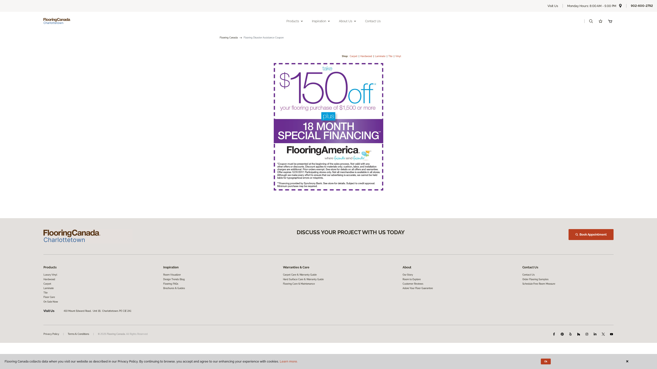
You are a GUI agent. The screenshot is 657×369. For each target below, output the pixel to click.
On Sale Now (50, 301)
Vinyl (398, 56)
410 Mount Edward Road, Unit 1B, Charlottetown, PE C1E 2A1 (97, 311)
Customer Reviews (413, 283)
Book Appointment (593, 234)
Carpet (354, 56)
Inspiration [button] (319, 21)
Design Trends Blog (174, 279)
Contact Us (373, 21)
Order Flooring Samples (535, 279)
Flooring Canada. (116, 334)
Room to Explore (412, 279)
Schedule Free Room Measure (538, 283)
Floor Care (49, 297)
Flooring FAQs (170, 283)
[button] (591, 21)
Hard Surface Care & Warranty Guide (303, 279)
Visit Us (553, 6)
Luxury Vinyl (50, 274)
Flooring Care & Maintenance (299, 283)
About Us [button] (345, 21)
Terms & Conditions (78, 334)
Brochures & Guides (174, 288)
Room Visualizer (172, 274)
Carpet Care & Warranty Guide (300, 274)
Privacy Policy (51, 334)
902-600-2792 (642, 6)
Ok (546, 361)
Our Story (408, 274)
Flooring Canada (229, 37)
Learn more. (289, 361)
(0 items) (610, 21)
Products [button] (292, 21)
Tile (390, 56)
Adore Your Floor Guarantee (418, 288)
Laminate (380, 56)
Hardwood (366, 56)
